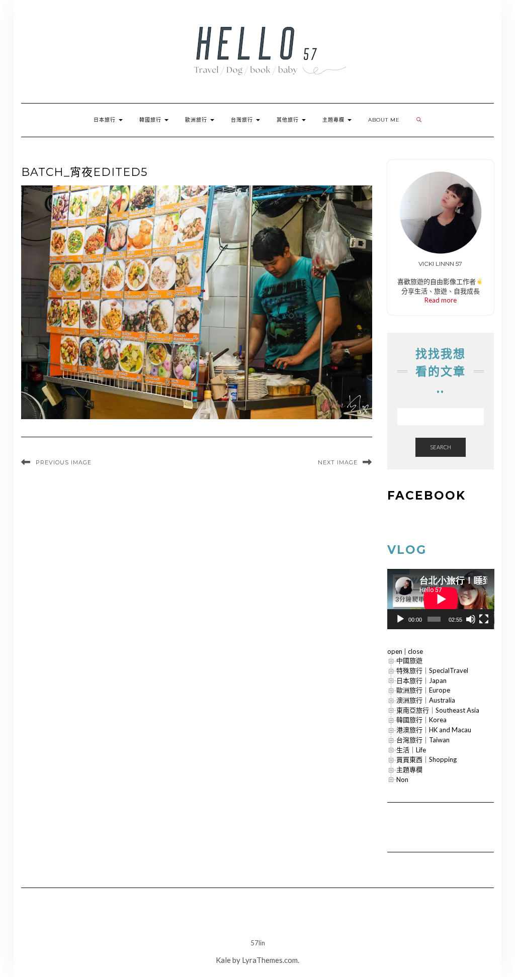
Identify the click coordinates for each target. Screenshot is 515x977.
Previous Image (64, 462)
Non (402, 779)
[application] (440, 599)
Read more (440, 300)
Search (440, 447)
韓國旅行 (151, 120)
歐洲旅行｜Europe (423, 690)
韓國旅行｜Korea (421, 720)
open (394, 651)
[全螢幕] (484, 619)
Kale (223, 959)
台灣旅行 (243, 120)
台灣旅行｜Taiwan (423, 740)
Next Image (338, 462)
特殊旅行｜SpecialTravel (432, 670)
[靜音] (471, 619)
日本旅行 (106, 120)
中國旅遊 (409, 660)
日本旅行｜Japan (421, 680)
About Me (384, 120)
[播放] (400, 619)
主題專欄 (334, 120)
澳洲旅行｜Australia (425, 700)
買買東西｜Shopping (426, 759)
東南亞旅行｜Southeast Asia (437, 710)
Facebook (426, 495)
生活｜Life (411, 750)
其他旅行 (289, 120)
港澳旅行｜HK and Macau (433, 730)
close (415, 651)
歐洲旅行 (197, 120)
